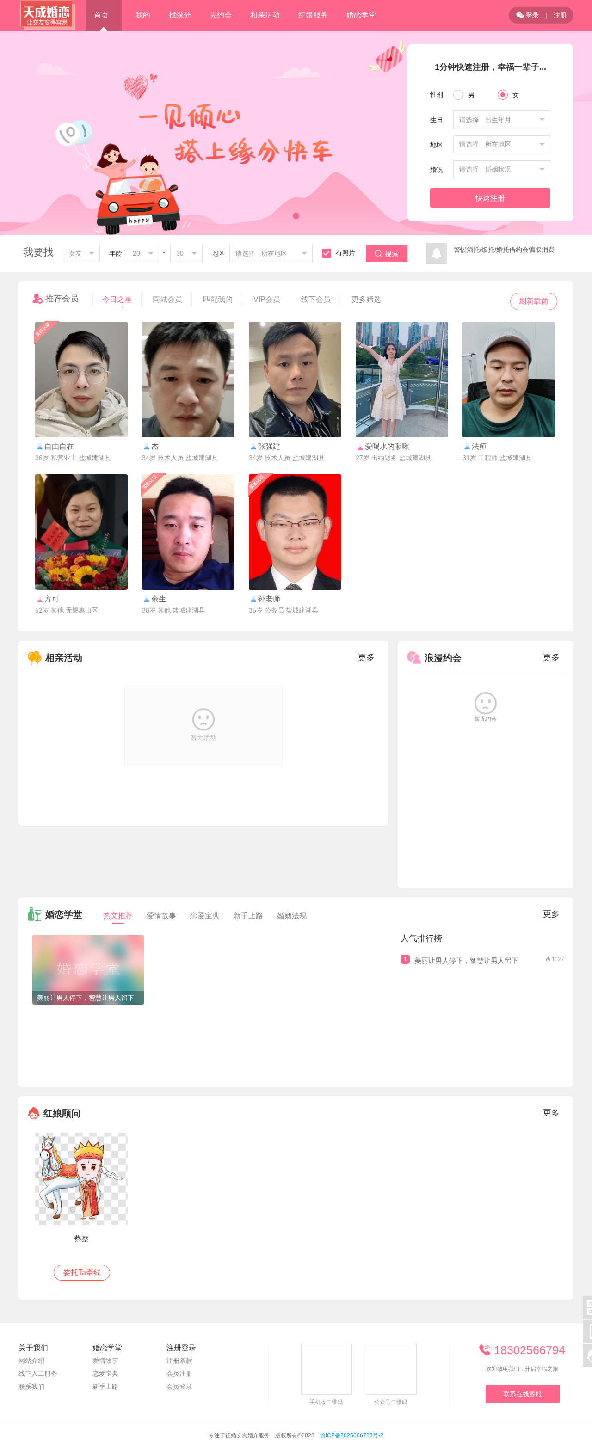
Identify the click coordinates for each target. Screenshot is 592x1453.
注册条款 (179, 1360)
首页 (101, 15)
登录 (527, 15)
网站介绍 (31, 1360)
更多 (366, 657)
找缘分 (180, 15)
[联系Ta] (81, 379)
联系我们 (31, 1386)
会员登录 (179, 1386)
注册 (560, 15)
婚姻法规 (292, 916)
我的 (143, 15)
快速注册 (490, 198)
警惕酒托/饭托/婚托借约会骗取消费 (504, 249)
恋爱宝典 (205, 916)
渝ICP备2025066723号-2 (351, 1435)
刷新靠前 (534, 301)
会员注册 (179, 1373)
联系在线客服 (522, 1394)
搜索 (387, 253)
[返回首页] (47, 15)
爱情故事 (161, 916)
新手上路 (248, 916)
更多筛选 (366, 299)
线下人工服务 (37, 1373)
